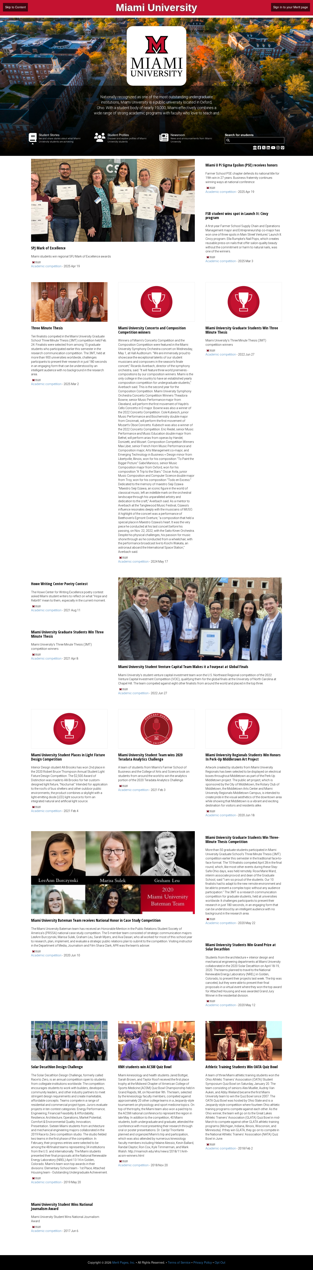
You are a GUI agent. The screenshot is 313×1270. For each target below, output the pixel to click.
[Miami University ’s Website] (255, 147)
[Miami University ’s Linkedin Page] (269, 147)
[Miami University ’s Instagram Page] (278, 147)
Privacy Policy (202, 1262)
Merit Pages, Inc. (123, 1262)
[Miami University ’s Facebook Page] (260, 147)
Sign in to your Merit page (290, 7)
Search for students (239, 135)
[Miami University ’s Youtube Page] (273, 147)
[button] (113, 213)
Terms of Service (179, 1262)
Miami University (156, 7)
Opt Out (220, 1262)
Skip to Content (15, 7)
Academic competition (46, 266)
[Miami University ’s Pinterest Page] (282, 147)
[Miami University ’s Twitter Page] (264, 147)
